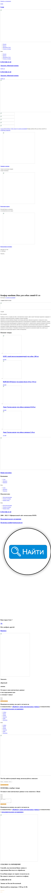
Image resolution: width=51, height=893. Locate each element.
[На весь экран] (2, 890)
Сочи (2, 7)
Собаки (4, 712)
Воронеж (3, 630)
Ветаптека (5, 720)
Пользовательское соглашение (10, 519)
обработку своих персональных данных (26, 706)
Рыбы (4, 718)
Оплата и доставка (7, 48)
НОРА (1, 3)
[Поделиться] (1, 890)
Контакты (5, 481)
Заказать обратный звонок (9, 65)
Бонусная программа (7, 497)
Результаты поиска (4, 784)
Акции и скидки (4, 166)
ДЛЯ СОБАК (14, 128)
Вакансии (5, 482)
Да (1, 623)
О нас (4, 479)
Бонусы (4, 45)
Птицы (4, 715)
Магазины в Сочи (7, 47)
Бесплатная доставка (6, 246)
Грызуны (5, 716)
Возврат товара (6, 500)
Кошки (4, 713)
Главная (2, 128)
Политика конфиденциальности (11, 522)
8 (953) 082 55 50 (5, 62)
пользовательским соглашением (12, 709)
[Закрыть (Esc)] (0, 890)
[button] (25, 51)
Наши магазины (6, 472)
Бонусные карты (5, 206)
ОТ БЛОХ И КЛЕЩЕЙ (22, 128)
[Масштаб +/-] (3, 890)
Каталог (4, 44)
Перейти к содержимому (5, 1)
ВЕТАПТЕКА (7, 128)
